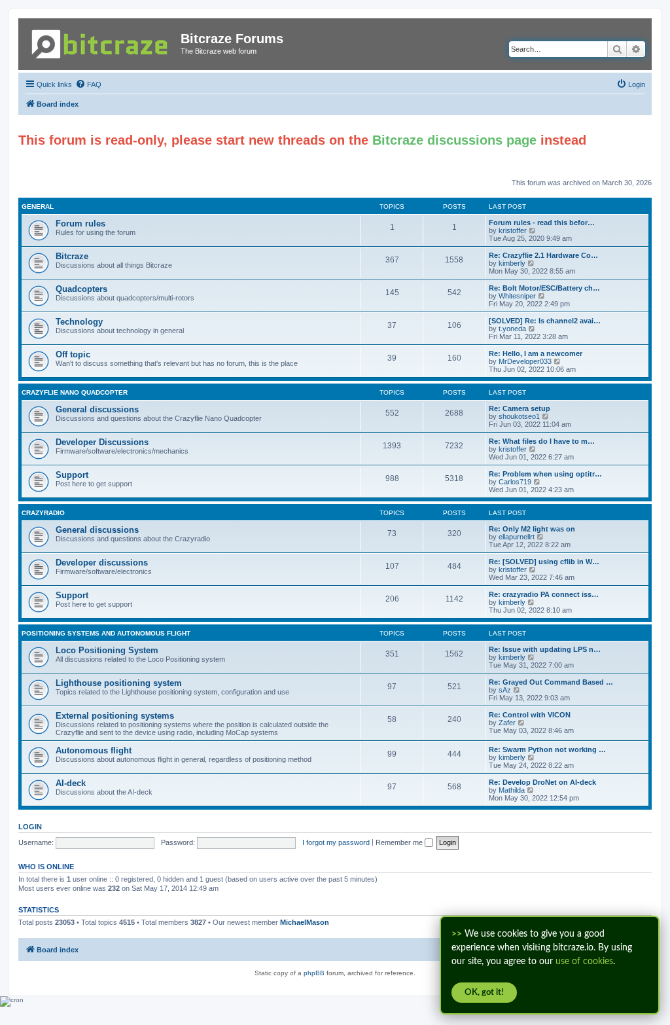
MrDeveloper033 (525, 361)
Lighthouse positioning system (119, 683)
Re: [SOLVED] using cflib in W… (544, 562)
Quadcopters (81, 289)
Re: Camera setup (519, 408)
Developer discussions (102, 562)
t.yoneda (512, 329)
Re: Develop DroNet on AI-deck (542, 782)
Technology (79, 322)
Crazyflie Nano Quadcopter (75, 392)
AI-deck (71, 783)
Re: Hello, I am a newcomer (535, 353)
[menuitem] (88, 84)
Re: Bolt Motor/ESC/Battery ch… (544, 288)
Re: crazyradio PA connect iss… (544, 594)
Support (72, 475)
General (38, 206)
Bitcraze (72, 256)
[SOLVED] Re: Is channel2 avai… (545, 321)
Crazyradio (43, 512)
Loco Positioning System (107, 650)
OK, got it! (484, 992)
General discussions (97, 409)
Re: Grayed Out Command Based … (551, 682)
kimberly (512, 263)
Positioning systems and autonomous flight (106, 633)
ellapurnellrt (517, 537)
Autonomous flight (94, 750)
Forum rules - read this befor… (542, 222)
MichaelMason (304, 922)
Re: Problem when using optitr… (545, 474)
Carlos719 (515, 482)
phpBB (314, 973)
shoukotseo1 (519, 416)
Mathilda (512, 790)
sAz (505, 690)
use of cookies (584, 961)
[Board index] (101, 42)
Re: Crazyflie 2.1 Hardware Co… (543, 255)
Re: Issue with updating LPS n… (545, 649)
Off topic (73, 354)
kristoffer (513, 230)
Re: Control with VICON (530, 715)
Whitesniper (517, 296)
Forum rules (80, 223)
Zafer (507, 723)
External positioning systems (115, 716)
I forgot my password (336, 842)
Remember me (400, 842)
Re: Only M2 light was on (532, 529)
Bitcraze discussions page (454, 140)
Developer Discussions (102, 442)
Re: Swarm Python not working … (547, 749)
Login (30, 827)
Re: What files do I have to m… (542, 441)
